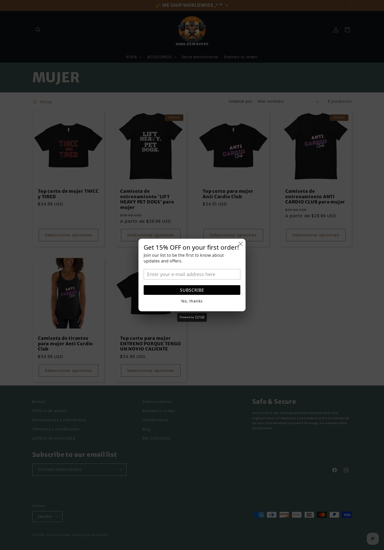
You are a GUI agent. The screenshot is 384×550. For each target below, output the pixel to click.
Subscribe (192, 290)
